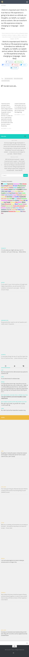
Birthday (11, 187)
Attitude (3, 5)
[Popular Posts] (14, 366)
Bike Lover (3, 630)
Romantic (3, 248)
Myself (3, 282)
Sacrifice (8, 207)
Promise (24, 204)
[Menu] (27, 2)
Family (23, 193)
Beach (2, 185)
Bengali (3, 381)
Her (10, 198)
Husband (19, 198)
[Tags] (23, 366)
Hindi (2, 451)
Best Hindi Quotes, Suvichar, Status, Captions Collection (14, 395)
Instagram (10, 200)
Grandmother (4, 320)
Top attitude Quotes (5, 80)
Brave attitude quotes (18, 78)
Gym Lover (3, 486)
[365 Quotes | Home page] (2, 2)
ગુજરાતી (5, 184)
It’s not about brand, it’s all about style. (10, 378)
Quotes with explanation (19, 206)
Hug (15, 198)
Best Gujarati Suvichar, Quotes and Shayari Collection (14, 401)
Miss (16, 202)
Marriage (13, 202)
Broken (3, 558)
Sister (2, 522)
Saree (2, 376)
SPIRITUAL (8, 209)
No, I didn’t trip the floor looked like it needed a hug (13, 410)
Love (2, 370)
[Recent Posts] (5, 366)
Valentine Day (12, 211)
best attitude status (9, 78)
